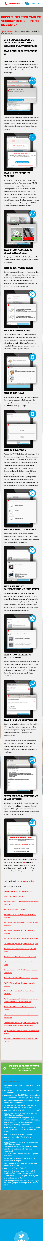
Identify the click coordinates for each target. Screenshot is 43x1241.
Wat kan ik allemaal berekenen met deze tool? (22, 1110)
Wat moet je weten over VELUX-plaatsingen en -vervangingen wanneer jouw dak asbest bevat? (21, 1183)
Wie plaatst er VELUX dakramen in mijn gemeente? (21, 978)
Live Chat (34, 3)
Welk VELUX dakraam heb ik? (14, 896)
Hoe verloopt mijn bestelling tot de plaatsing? (22, 1098)
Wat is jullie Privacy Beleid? (15, 1168)
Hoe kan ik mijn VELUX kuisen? (14, 909)
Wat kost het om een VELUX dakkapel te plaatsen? (21, 938)
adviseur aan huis (28, 881)
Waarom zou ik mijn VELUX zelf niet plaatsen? (22, 1095)
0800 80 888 (14, 3)
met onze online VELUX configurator (24, 1068)
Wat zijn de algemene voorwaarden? (18, 1134)
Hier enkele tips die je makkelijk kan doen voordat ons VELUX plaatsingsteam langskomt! (20, 1149)
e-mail (23, 862)
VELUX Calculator (7, 31)
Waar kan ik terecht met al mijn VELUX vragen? (20, 957)
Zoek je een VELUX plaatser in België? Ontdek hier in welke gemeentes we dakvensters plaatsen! (22, 1130)
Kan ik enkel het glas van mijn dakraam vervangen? (21, 944)
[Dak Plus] (21, 1238)
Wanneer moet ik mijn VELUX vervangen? (18, 891)
